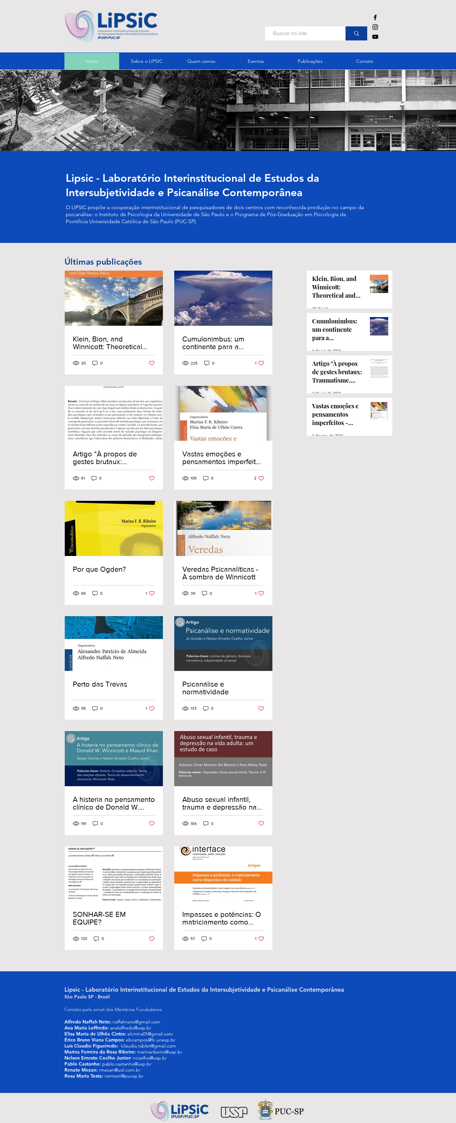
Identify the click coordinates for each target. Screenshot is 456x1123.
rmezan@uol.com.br (120, 1070)
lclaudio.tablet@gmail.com (148, 1046)
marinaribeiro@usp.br (159, 1052)
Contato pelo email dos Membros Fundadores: (114, 1009)
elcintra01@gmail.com (150, 1034)
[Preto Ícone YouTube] (375, 36)
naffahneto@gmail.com (136, 1022)
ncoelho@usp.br (150, 1058)
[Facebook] (375, 17)
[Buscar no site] (356, 33)
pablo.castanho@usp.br (127, 1064)
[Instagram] (375, 27)
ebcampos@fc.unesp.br (151, 1040)
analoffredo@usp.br (130, 1028)
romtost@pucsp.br (124, 1076)
